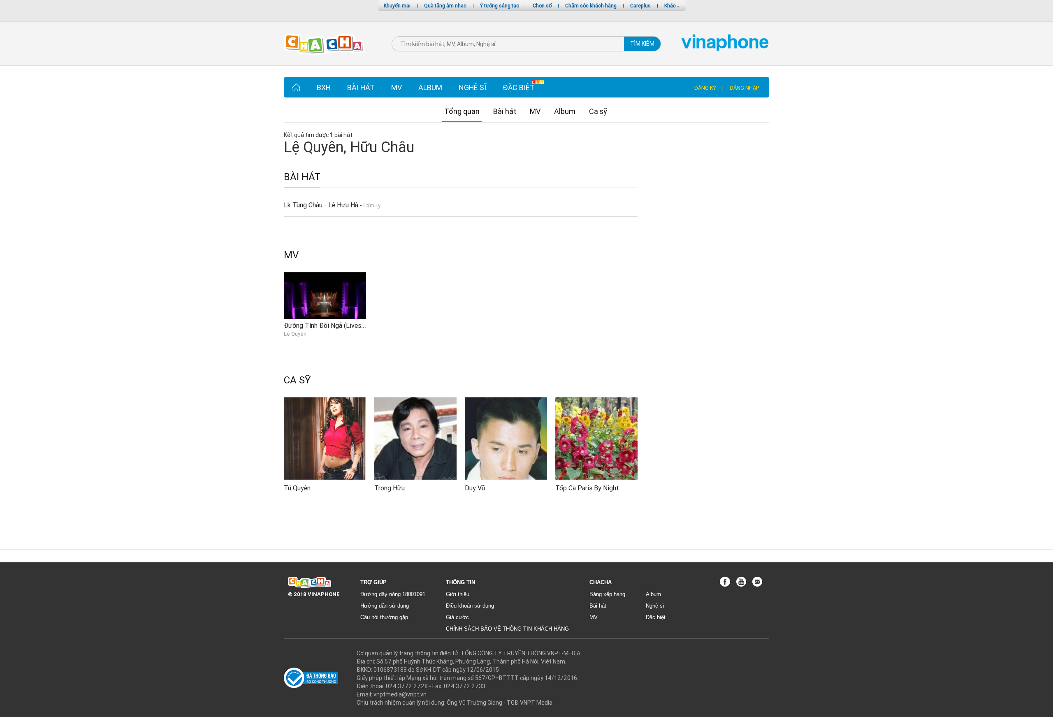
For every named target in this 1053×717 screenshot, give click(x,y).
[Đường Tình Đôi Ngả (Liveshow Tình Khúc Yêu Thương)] (325, 295)
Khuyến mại (397, 5)
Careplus (640, 5)
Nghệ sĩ (472, 87)
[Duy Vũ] (506, 438)
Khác (670, 5)
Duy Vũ (475, 488)
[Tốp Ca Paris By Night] (596, 438)
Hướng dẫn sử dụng (384, 606)
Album (430, 87)
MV (396, 87)
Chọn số (542, 5)
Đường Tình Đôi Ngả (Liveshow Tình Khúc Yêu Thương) (362, 325)
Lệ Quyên (295, 333)
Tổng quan (462, 111)
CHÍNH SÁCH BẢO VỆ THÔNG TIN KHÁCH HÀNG (507, 629)
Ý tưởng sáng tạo (499, 5)
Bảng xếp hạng (607, 594)
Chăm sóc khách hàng (591, 5)
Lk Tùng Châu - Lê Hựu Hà (322, 205)
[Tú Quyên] (325, 438)
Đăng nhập (744, 87)
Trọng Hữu (389, 488)
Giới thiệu (457, 594)
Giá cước (457, 617)
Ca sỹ (598, 111)
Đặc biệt (519, 87)
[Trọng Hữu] (415, 438)
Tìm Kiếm (642, 43)
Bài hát (361, 87)
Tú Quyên (297, 488)
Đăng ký (705, 87)
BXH (324, 87)
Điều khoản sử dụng (470, 606)
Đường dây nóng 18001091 (392, 594)
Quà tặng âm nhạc (445, 5)
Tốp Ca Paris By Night (587, 488)
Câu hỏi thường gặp (384, 617)
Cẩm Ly (371, 205)
